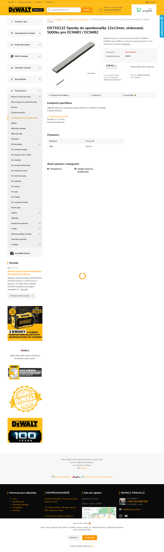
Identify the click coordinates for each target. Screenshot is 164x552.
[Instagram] (122, 516)
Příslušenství (20, 91)
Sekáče (14, 213)
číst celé (24, 289)
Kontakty (16, 510)
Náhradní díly (16, 134)
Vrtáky (14, 229)
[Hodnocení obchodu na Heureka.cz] (97, 476)
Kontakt (11, 2)
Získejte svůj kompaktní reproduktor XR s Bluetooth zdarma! (24, 272)
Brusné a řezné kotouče (20, 97)
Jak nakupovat (18, 502)
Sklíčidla (14, 218)
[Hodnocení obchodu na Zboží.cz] (25, 350)
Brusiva (14, 107)
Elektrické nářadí (22, 45)
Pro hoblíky (16, 160)
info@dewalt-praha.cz (132, 509)
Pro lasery (15, 186)
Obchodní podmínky (20, 504)
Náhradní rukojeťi (18, 128)
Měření (14, 123)
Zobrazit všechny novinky (19, 296)
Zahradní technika (23, 68)
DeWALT (49, 2)
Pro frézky (15, 197)
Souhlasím (89, 537)
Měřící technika (21, 56)
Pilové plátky (16, 144)
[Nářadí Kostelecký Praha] (61, 476)
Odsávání (15, 139)
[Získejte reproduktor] (25, 323)
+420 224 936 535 (112, 10)
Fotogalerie (17, 507)
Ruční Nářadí (20, 79)
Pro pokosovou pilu (19, 171)
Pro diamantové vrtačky (21, 155)
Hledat (86, 10)
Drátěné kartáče (18, 112)
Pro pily (14, 192)
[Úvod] (26, 9)
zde (92, 546)
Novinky (38, 2)
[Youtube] (127, 516)
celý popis (126, 44)
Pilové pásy (16, 207)
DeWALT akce (21, 22)
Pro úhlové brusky (18, 176)
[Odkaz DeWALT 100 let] (25, 430)
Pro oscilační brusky (19, 202)
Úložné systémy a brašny (21, 234)
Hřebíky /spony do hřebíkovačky (24, 118)
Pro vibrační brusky (19, 149)
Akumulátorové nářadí (25, 33)
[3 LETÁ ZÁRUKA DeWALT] (25, 372)
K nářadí (14, 244)
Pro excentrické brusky (20, 165)
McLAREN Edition (22, 253)
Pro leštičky (16, 181)
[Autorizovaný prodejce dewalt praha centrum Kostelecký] (25, 399)
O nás (14, 499)
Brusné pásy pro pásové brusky (24, 102)
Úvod (49, 19)
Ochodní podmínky (24, 2)
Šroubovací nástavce (19, 223)
